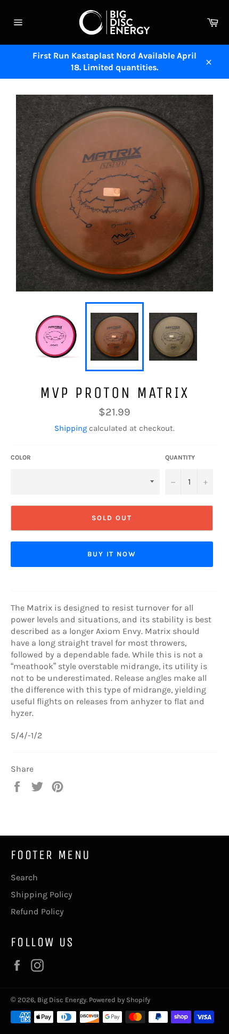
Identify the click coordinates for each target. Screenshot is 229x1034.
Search (24, 877)
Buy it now (112, 554)
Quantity (180, 457)
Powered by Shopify (119, 1000)
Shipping (70, 428)
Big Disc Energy (61, 1000)
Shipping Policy (41, 894)
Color (21, 457)
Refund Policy (37, 911)
